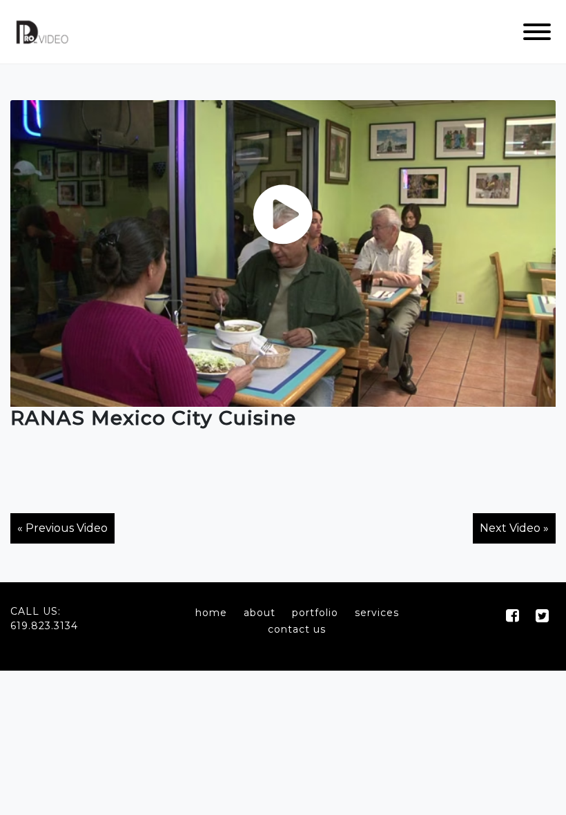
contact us (297, 629)
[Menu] (537, 31)
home (211, 612)
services (377, 612)
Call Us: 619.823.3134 (44, 618)
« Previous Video (62, 528)
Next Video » (514, 528)
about (259, 612)
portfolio (315, 612)
